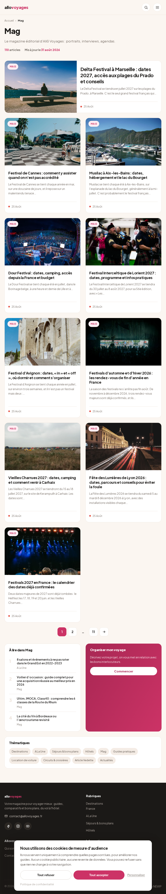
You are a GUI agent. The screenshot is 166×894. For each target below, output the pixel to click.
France (90, 808)
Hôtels (89, 751)
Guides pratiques (124, 751)
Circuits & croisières (55, 760)
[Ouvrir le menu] (157, 7)
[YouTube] (28, 826)
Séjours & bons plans (65, 751)
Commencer (123, 671)
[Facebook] (8, 826)
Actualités (106, 760)
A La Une (40, 751)
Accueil (9, 20)
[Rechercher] (146, 7)
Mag (103, 751)
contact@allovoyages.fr (25, 816)
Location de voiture (24, 760)
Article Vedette (84, 760)
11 (93, 632)
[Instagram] (18, 826)
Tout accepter (99, 875)
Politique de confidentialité (37, 884)
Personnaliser (136, 875)
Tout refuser (45, 875)
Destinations (20, 751)
